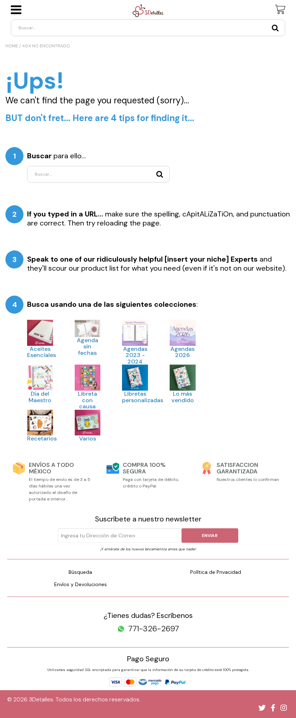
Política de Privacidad (215, 572)
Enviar (210, 535)
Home (11, 46)
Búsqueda (80, 572)
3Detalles (41, 699)
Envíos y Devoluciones (80, 584)
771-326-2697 (153, 628)
